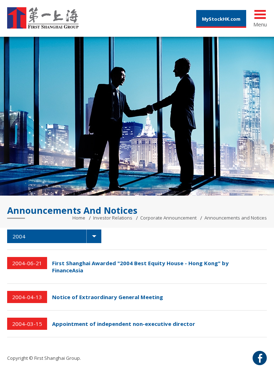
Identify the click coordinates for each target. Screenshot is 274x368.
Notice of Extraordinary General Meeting (107, 297)
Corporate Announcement (168, 218)
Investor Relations (112, 218)
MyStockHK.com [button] (221, 19)
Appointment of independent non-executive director (123, 323)
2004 (18, 236)
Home (78, 218)
